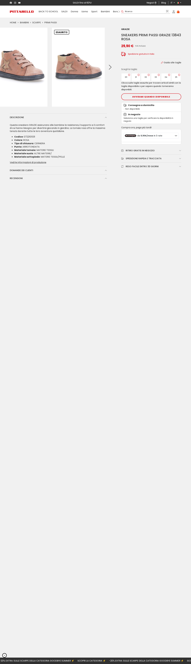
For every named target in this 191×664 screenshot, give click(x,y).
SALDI (64, 11)
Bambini (105, 11)
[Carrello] (178, 11)
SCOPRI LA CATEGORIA (81, 660)
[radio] (126, 77)
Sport (94, 11)
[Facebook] (11, 3)
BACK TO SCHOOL (48, 11)
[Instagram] (15, 3)
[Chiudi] (4, 655)
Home (13, 22)
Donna (74, 11)
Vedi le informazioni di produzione (28, 162)
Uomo (84, 11)
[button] (178, 2)
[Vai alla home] (22, 12)
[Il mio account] (173, 11)
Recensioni (16, 178)
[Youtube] (19, 3)
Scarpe (36, 22)
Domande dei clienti (21, 170)
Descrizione (17, 117)
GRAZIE (125, 29)
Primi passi (50, 22)
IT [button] (172, 2)
